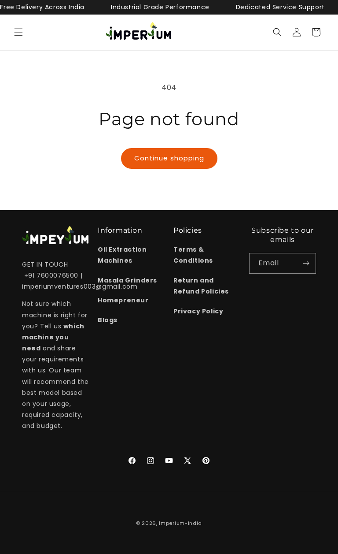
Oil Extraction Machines (122, 255)
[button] (18, 32)
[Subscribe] (306, 263)
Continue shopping (169, 158)
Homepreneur (123, 300)
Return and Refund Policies (201, 286)
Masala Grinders (127, 280)
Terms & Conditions (193, 255)
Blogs (108, 320)
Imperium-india (180, 523)
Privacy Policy (198, 311)
